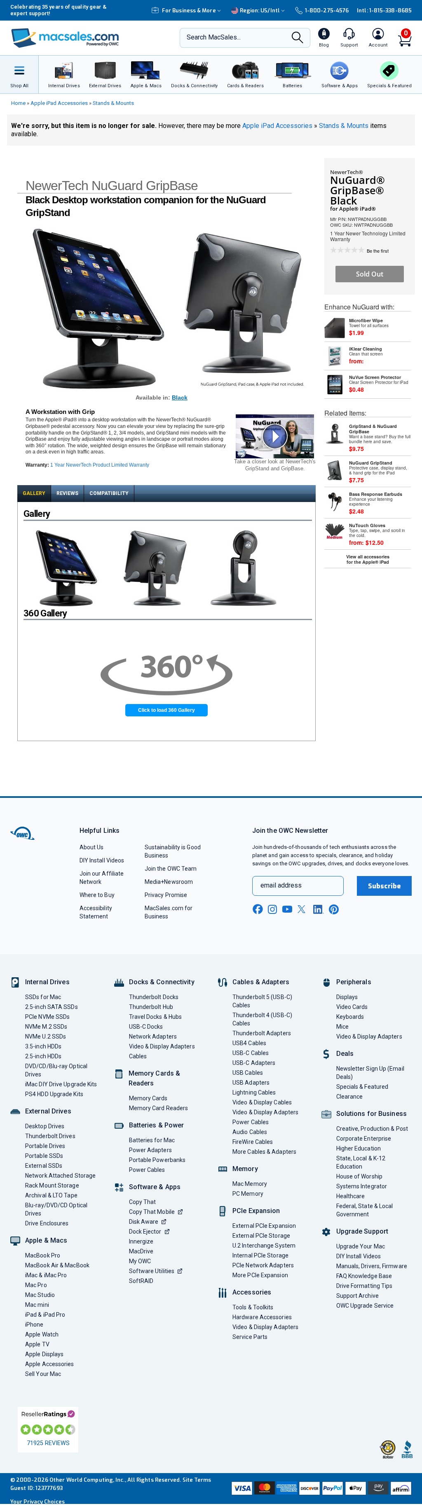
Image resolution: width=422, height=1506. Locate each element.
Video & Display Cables (262, 1102)
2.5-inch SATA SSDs (51, 1007)
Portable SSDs (44, 1156)
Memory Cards (148, 1098)
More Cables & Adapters (264, 1151)
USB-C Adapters (253, 1063)
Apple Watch (42, 1334)
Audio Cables (249, 1132)
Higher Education (358, 1148)
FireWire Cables (252, 1142)
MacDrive (141, 1251)
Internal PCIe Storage (260, 1255)
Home (18, 103)
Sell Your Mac (43, 1374)
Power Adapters (150, 1150)
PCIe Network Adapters (263, 1265)
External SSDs (43, 1165)
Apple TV (37, 1344)
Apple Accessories (49, 1364)
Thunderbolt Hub (151, 1007)
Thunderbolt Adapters (261, 1033)
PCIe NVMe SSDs (47, 1016)
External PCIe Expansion (264, 1225)
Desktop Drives (44, 1126)
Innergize (141, 1241)
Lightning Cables (254, 1092)
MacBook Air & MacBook (57, 1265)
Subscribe (384, 886)
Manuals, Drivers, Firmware (371, 1266)
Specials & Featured (362, 1086)
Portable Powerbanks (157, 1160)
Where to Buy (97, 895)
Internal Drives (47, 982)
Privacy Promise (166, 895)
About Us (92, 847)
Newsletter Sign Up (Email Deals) (370, 1072)
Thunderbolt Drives (50, 1136)
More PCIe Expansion (260, 1275)
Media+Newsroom (169, 881)
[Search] (297, 38)
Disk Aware (144, 1221)
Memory (245, 1169)
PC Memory (247, 1193)
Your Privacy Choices (37, 1501)
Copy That (142, 1202)
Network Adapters (153, 1036)
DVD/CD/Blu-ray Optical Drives (56, 1070)
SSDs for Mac (43, 997)
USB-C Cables (250, 1053)
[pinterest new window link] (334, 909)
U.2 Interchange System (263, 1245)
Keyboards (350, 1016)
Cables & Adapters (260, 982)
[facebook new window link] (257, 909)
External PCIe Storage (261, 1235)
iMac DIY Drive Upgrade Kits (61, 1084)
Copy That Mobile (152, 1212)
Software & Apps (155, 1187)
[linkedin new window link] (318, 909)
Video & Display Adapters (162, 1046)
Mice (342, 1026)
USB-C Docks (146, 1026)
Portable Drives (45, 1146)
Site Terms (197, 1479)
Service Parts (249, 1337)
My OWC (140, 1261)
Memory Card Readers (158, 1108)
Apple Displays (44, 1354)
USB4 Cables (249, 1043)
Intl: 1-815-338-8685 (384, 10)
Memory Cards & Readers (155, 1078)
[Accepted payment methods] (321, 1488)
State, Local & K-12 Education (361, 1162)
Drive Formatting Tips (364, 1286)
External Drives (48, 1111)
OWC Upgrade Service (365, 1305)
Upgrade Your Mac (360, 1246)
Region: (260, 10)
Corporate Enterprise (364, 1138)
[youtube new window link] (287, 909)
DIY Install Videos (102, 860)
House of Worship (359, 1176)
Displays (347, 997)
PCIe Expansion (256, 1211)
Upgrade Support (362, 1231)
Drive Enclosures (46, 1223)
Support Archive (357, 1295)
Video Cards (352, 1007)
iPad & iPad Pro (45, 1314)
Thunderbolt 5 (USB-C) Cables (262, 1001)
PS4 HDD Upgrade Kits (54, 1094)
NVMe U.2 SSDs (45, 1036)
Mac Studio (40, 1295)
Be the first (378, 250)
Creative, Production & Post (372, 1128)
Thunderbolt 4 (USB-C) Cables (262, 1019)
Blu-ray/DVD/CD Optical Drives (56, 1209)
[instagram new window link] (272, 909)
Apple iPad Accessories (59, 103)
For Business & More (189, 10)
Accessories (251, 1292)
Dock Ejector (145, 1231)
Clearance (349, 1096)
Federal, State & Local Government (364, 1210)
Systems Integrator (361, 1186)
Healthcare (350, 1196)
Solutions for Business (371, 1114)
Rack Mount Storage (52, 1185)
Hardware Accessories (262, 1317)
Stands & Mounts (113, 103)
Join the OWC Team (171, 868)
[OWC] (65, 38)
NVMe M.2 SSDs (46, 1026)
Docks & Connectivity (162, 982)
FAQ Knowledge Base (364, 1276)
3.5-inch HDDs (43, 1046)
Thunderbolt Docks (154, 997)
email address (281, 885)
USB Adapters (251, 1082)
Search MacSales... (214, 37)
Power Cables (147, 1170)
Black (180, 397)
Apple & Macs (46, 1240)
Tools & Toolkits (252, 1307)
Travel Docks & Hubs (155, 1016)
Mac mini (37, 1304)
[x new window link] (303, 909)
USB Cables (247, 1072)
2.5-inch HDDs (43, 1056)
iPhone (34, 1324)
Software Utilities (152, 1271)
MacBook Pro (42, 1255)
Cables (138, 1056)
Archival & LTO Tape (51, 1195)
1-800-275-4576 (327, 10)
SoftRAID (141, 1281)
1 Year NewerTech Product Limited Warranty (99, 465)
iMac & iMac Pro (46, 1275)
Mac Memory (249, 1184)
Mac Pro (36, 1285)
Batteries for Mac (152, 1140)
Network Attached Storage (60, 1175)
